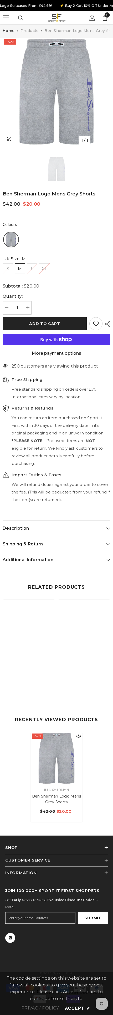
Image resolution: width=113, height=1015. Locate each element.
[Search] (21, 18)
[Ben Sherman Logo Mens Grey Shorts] (56, 758)
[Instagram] (10, 938)
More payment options (56, 353)
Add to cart (44, 323)
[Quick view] (79, 736)
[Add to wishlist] (95, 323)
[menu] (6, 18)
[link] (29, 681)
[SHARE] (106, 324)
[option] (56, 92)
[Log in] (92, 18)
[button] (11, 239)
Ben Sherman (56, 789)
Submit (92, 918)
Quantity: (13, 296)
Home (8, 30)
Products (29, 30)
